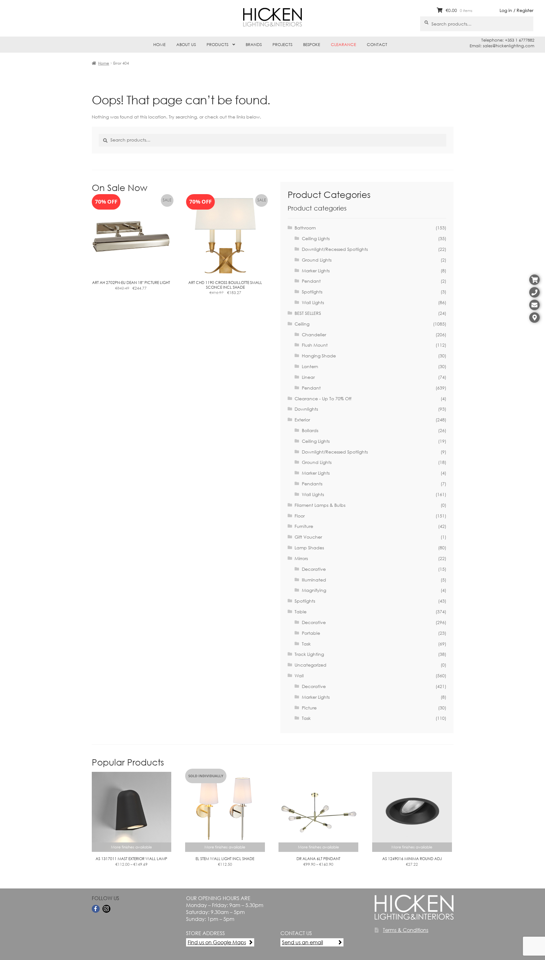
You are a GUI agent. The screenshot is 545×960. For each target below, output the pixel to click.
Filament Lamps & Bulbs (320, 505)
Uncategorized (310, 665)
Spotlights (312, 292)
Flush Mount (315, 345)
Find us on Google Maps (217, 942)
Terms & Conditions (405, 930)
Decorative (314, 569)
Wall (299, 676)
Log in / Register (516, 10)
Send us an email (302, 942)
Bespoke (311, 44)
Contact (377, 44)
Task (306, 644)
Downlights (306, 409)
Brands (254, 44)
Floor (300, 516)
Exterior (302, 420)
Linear (308, 377)
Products (217, 44)
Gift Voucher (308, 537)
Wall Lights (313, 302)
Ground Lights (316, 260)
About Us (186, 44)
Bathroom (305, 228)
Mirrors (301, 558)
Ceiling (302, 324)
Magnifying (314, 590)
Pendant (311, 281)
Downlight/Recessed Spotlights (335, 249)
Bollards (310, 430)
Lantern (310, 366)
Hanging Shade (319, 356)
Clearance (343, 44)
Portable (311, 633)
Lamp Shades (309, 548)
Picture (309, 708)
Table (301, 612)
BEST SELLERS (308, 313)
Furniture (304, 526)
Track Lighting (309, 654)
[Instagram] (106, 909)
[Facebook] (96, 909)
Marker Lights (316, 271)
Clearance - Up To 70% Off (323, 399)
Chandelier (314, 335)
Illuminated (314, 580)
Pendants (312, 484)
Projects (282, 44)
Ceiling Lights (316, 238)
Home (159, 44)
